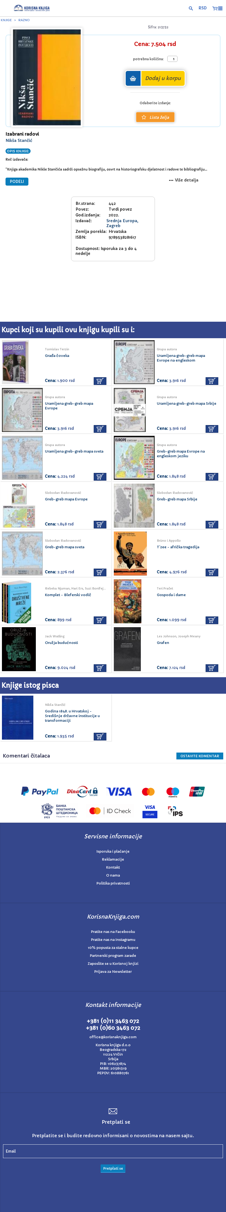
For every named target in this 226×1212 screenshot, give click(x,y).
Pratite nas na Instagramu (113, 939)
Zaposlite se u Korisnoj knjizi (113, 963)
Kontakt (113, 867)
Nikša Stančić (19, 140)
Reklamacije (113, 859)
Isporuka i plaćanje (113, 851)
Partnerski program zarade (113, 955)
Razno (24, 20)
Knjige (6, 20)
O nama (113, 875)
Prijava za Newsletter (113, 971)
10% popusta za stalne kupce (113, 947)
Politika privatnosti (113, 883)
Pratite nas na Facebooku (113, 931)
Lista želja (159, 117)
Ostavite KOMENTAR (200, 756)
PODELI (17, 181)
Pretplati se (113, 1168)
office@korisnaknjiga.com (113, 1037)
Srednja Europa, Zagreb (122, 223)
